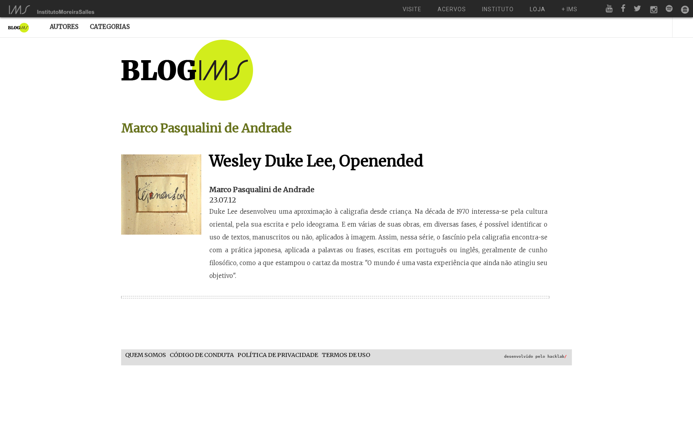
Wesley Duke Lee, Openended (316, 161)
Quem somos (145, 355)
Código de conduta (202, 355)
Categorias (110, 26)
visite (412, 9)
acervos (452, 9)
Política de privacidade (277, 355)
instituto (498, 9)
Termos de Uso (346, 355)
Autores (64, 26)
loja (537, 9)
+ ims (569, 9)
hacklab (557, 356)
